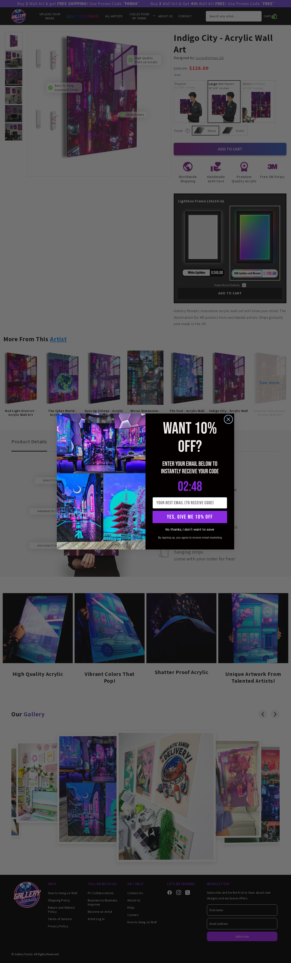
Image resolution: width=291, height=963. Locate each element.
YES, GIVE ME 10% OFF (190, 517)
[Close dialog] (228, 419)
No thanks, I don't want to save (190, 529)
